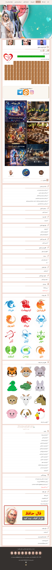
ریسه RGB (46, 288)
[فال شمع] (16, 133)
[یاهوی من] (40, 553)
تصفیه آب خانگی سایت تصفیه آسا (41, 479)
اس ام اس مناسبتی (18, 2)
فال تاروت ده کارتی (44, 459)
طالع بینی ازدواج (45, 251)
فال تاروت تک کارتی (44, 443)
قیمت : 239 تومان (26, 427)
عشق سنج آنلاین (45, 279)
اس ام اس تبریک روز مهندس (42, 190)
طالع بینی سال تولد (44, 422)
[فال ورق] (16, 155)
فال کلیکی (46, 271)
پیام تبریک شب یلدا (44, 504)
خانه (48, 2)
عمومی (42, 180)
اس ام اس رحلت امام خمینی (43, 204)
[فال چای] (38, 155)
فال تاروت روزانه (44, 435)
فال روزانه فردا (45, 540)
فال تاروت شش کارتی (44, 454)
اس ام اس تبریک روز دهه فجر (42, 195)
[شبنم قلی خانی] (10, 43)
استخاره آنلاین (26, 2)
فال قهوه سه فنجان (44, 232)
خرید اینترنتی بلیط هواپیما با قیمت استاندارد (40, 484)
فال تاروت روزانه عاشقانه (43, 465)
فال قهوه (46, 229)
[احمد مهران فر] (41, 43)
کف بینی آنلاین (45, 243)
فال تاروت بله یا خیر (44, 468)
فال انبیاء (46, 221)
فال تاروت (38, 2)
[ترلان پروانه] (26, 43)
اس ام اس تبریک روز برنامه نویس (42, 198)
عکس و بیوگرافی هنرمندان (43, 543)
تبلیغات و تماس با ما (9, 2)
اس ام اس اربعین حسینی (43, 193)
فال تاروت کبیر (45, 438)
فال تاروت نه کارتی (44, 457)
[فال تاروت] (38, 112)
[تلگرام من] (36, 553)
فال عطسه (46, 532)
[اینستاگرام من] (29, 553)
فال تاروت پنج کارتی (44, 451)
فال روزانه (32, 2)
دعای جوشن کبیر (44, 260)
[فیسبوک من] (33, 553)
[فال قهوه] (38, 133)
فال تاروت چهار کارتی (44, 449)
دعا (47, 262)
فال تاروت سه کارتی (44, 446)
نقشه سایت (21, 560)
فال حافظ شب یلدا (44, 501)
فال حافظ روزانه (45, 498)
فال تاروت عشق (42, 47)
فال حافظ (43, 2)
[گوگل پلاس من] (19, 553)
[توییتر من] (22, 553)
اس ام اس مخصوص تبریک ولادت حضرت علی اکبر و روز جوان (37, 201)
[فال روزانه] (16, 112)
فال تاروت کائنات (44, 440)
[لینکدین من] (12, 553)
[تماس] (26, 553)
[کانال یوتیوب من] (15, 553)
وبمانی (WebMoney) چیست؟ (42, 482)
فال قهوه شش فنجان (44, 234)
